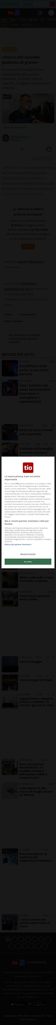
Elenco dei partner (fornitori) (18, 544)
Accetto (28, 562)
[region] (28, 512)
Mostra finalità (28, 554)
